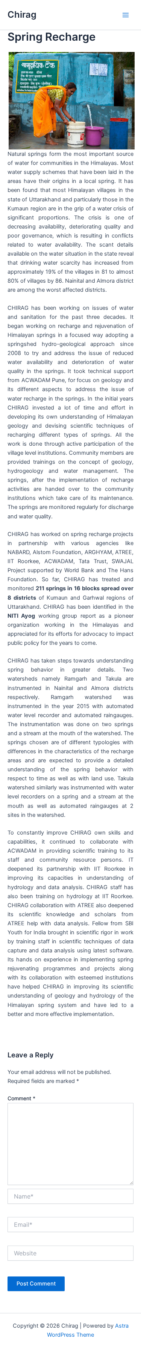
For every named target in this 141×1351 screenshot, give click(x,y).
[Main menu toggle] (125, 15)
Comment (21, 1098)
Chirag (22, 14)
